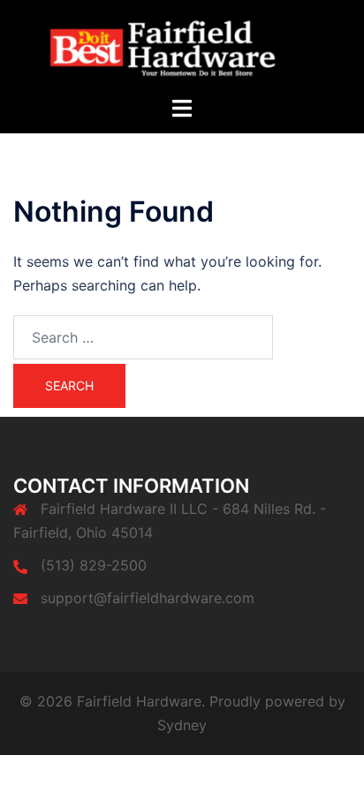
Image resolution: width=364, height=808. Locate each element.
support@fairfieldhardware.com (147, 598)
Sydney (182, 725)
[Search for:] (143, 337)
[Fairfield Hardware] (182, 46)
